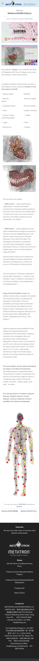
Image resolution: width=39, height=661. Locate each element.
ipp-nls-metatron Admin (26, 18)
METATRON (19, 10)
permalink (19, 506)
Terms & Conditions (20, 563)
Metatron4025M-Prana (28, 511)
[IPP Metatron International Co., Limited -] (20, 4)
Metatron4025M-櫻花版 (10, 511)
